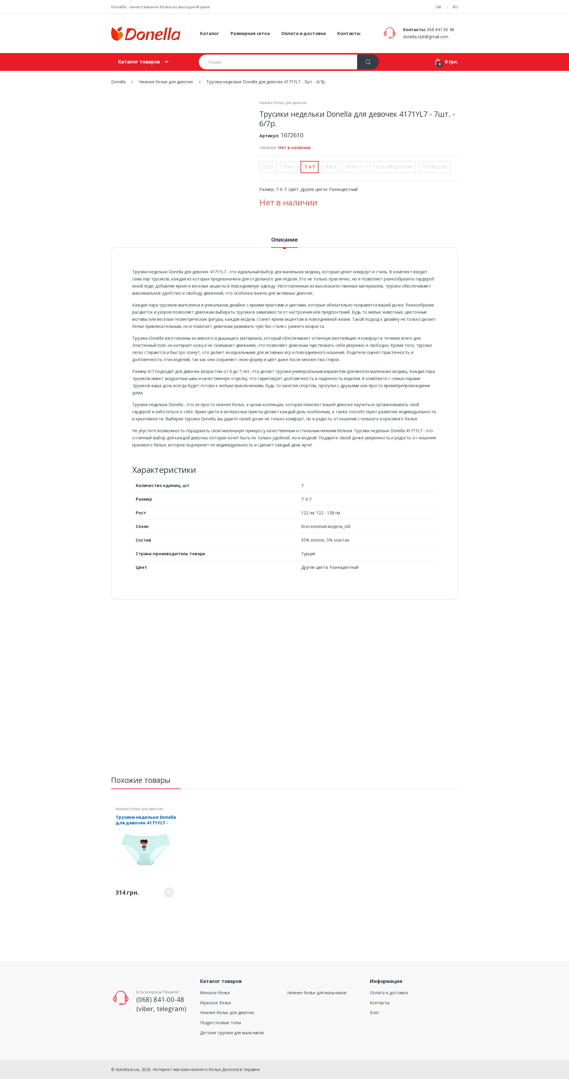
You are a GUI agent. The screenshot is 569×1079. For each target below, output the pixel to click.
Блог (374, 1012)
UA (438, 6)
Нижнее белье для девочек (283, 102)
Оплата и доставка (303, 33)
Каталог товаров (139, 61)
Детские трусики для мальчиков (232, 1032)
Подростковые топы (220, 1022)
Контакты (348, 33)
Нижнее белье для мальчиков (316, 992)
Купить (169, 892)
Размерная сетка (250, 33)
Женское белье (215, 992)
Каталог (209, 33)
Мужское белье (215, 1002)
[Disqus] (284, 690)
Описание (284, 240)
